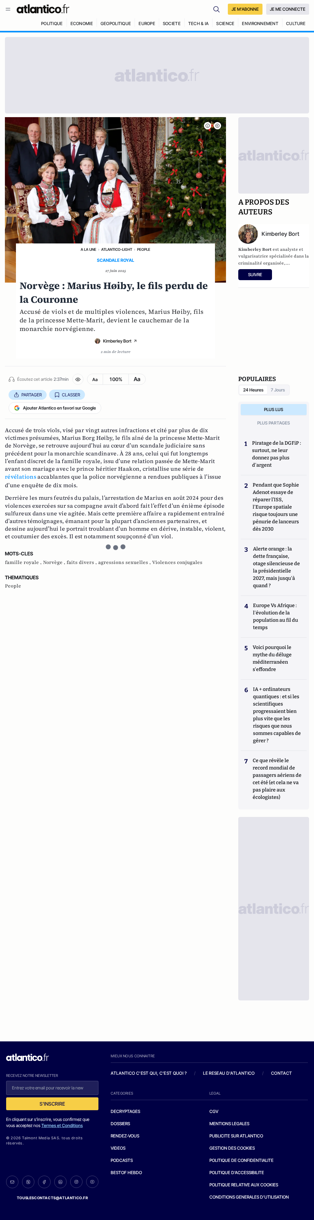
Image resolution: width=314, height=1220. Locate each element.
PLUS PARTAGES (273, 422)
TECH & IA (198, 23)
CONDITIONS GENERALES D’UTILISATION (249, 1197)
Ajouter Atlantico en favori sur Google (59, 407)
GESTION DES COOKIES (232, 1148)
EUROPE (147, 23)
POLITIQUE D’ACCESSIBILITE (236, 1172)
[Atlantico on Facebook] (44, 1182)
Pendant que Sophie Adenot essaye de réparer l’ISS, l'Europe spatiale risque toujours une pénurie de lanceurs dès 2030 (276, 507)
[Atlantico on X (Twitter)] (28, 1182)
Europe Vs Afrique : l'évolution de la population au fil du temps (275, 616)
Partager (31, 394)
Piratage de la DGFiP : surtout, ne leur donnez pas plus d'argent (276, 454)
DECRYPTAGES (125, 1111)
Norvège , (55, 562)
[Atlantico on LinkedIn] (60, 1182)
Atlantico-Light (116, 249)
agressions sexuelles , (125, 562)
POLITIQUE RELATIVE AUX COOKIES (243, 1184)
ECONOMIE (82, 23)
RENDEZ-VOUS (125, 1135)
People (143, 249)
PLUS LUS (273, 409)
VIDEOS (118, 1148)
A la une (88, 249)
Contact (281, 1073)
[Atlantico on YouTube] (92, 1182)
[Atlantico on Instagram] (76, 1182)
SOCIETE (172, 23)
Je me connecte (287, 9)
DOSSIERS (120, 1123)
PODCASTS (122, 1160)
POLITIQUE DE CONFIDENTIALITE (241, 1160)
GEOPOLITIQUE (116, 23)
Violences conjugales (177, 562)
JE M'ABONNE (245, 9)
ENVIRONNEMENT (260, 23)
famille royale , (24, 562)
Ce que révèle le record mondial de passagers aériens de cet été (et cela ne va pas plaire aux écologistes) (277, 779)
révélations (20, 476)
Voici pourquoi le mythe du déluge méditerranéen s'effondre (272, 658)
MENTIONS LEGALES (229, 1123)
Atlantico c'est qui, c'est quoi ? (149, 1073)
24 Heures (253, 389)
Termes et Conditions (62, 1125)
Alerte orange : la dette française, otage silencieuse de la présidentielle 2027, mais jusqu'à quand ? (276, 567)
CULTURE (295, 23)
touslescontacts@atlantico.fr (52, 1198)
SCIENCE (225, 23)
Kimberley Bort (117, 340)
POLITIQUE (52, 23)
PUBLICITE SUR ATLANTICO (236, 1135)
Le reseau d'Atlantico (229, 1073)
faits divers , (82, 562)
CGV (213, 1111)
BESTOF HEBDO (126, 1172)
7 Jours (278, 389)
